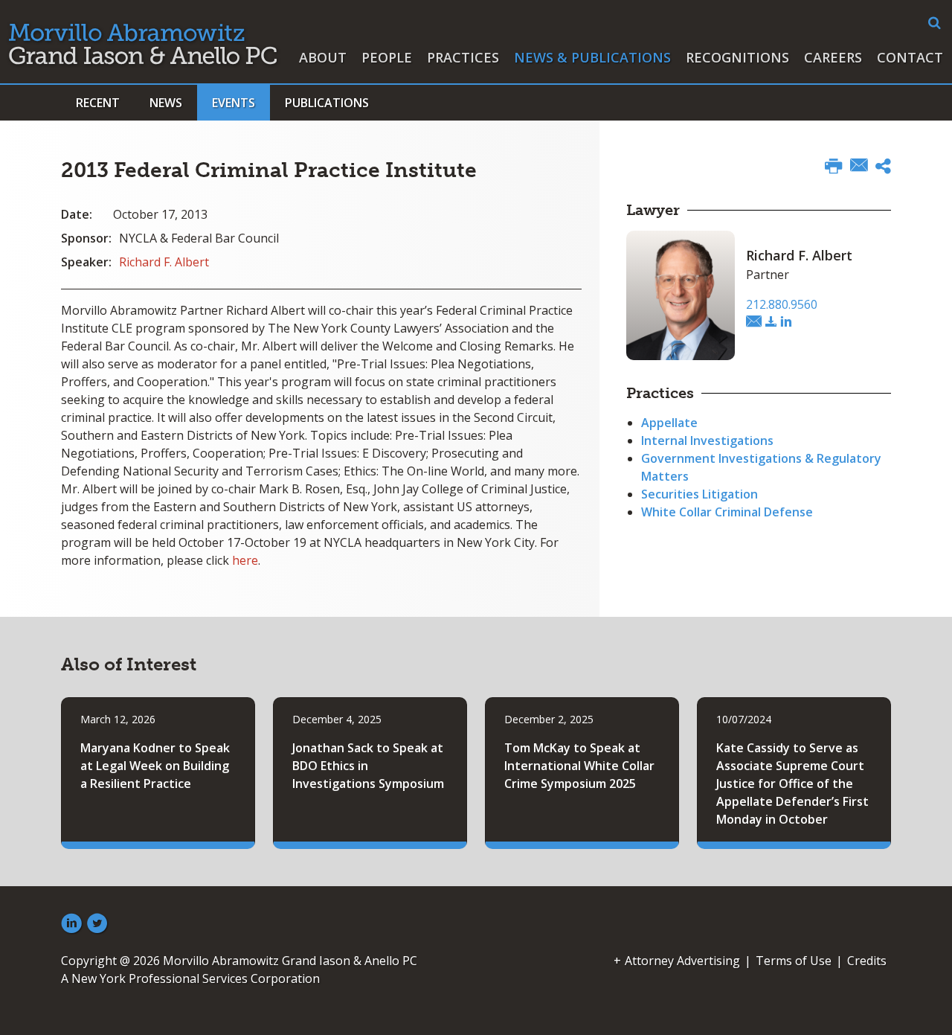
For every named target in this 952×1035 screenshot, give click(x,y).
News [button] (165, 102)
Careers (833, 57)
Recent (98, 102)
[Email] (859, 167)
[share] (883, 168)
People (386, 57)
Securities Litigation (699, 494)
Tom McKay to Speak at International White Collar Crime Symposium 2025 (579, 766)
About (323, 57)
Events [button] (233, 102)
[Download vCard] (771, 322)
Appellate (669, 422)
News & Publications (592, 57)
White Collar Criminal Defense (727, 512)
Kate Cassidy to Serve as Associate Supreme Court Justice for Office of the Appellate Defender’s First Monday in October (792, 783)
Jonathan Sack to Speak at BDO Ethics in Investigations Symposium (368, 766)
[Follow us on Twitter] (97, 924)
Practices (463, 57)
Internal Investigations (707, 440)
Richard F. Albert (164, 262)
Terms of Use (794, 960)
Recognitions (737, 57)
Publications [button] (327, 102)
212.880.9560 (781, 304)
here (245, 560)
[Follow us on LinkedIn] (71, 924)
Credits (867, 960)
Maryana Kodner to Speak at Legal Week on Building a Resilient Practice (155, 766)
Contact (910, 57)
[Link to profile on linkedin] (786, 322)
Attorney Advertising (682, 960)
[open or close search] (934, 23)
